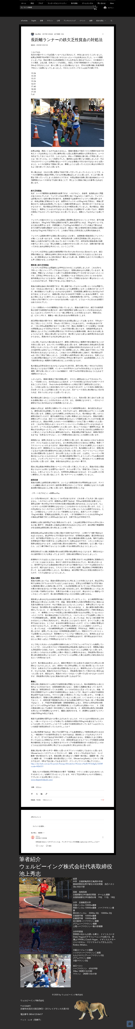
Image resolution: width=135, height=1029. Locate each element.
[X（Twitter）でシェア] (37, 794)
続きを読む (100, 21)
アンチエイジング (70, 21)
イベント (82, 21)
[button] (111, 20)
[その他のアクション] (103, 34)
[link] (95, 8)
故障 (90, 21)
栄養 (41, 21)
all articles (24, 21)
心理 (58, 21)
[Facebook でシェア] (32, 794)
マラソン (50, 21)
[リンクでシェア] (46, 794)
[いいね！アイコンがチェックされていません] (37, 846)
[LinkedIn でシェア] (41, 794)
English (34, 21)
